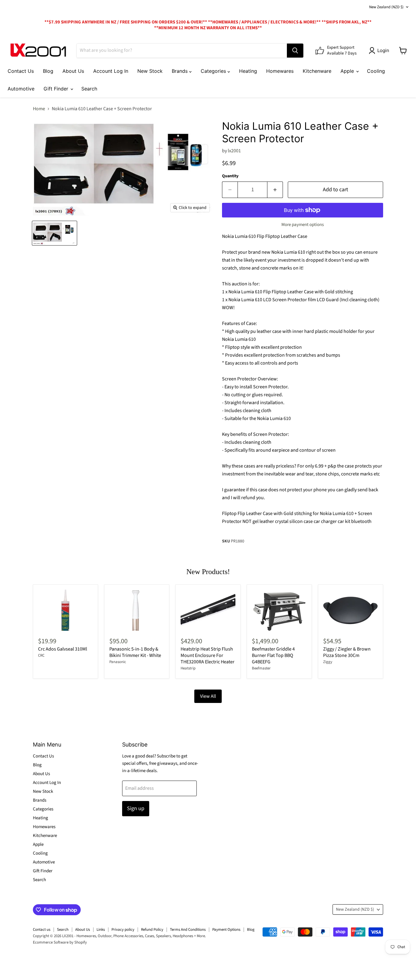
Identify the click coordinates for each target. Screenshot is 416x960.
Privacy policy (122, 929)
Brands (180, 71)
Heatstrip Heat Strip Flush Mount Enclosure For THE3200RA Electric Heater (207, 655)
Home (39, 108)
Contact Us (21, 71)
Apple (347, 71)
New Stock (150, 71)
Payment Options (226, 929)
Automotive (21, 89)
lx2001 (234, 150)
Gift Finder (57, 89)
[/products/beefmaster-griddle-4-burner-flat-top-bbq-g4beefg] (279, 610)
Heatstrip (188, 668)
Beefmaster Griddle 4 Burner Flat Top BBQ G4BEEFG (273, 655)
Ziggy (327, 662)
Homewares (280, 71)
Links (101, 929)
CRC (41, 655)
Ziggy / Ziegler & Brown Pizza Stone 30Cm (347, 652)
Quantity (230, 176)
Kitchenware (317, 71)
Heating (248, 71)
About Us (73, 71)
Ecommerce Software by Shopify (60, 942)
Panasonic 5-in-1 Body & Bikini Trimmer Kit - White (135, 652)
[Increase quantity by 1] (275, 190)
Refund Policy (152, 929)
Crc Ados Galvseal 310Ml (62, 649)
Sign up (135, 808)
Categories (214, 71)
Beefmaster (261, 668)
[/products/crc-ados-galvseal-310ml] (65, 610)
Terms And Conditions (188, 929)
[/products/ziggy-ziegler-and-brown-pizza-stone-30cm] (350, 610)
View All (208, 696)
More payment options (302, 224)
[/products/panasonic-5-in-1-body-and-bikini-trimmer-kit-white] (136, 610)
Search (89, 89)
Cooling (376, 71)
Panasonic (117, 662)
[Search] (295, 51)
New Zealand (386, 7)
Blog (48, 71)
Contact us (41, 929)
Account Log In (110, 71)
